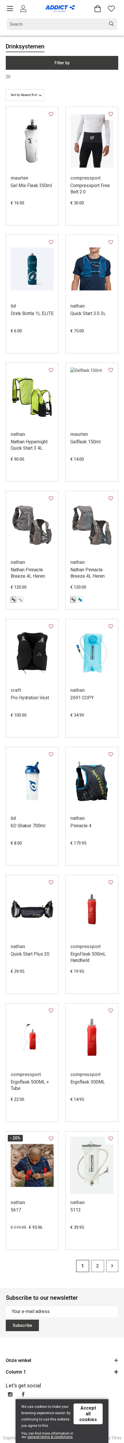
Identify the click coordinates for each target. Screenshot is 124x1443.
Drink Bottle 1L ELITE (32, 313)
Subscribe (22, 1325)
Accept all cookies (88, 1413)
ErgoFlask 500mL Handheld (88, 957)
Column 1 (16, 1372)
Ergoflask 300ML (87, 1082)
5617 (16, 1210)
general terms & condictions (50, 1437)
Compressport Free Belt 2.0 (90, 189)
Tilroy (116, 1438)
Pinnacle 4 (80, 825)
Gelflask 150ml (85, 441)
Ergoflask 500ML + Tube (30, 1085)
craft (16, 690)
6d (13, 306)
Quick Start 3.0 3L (88, 313)
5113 (75, 1210)
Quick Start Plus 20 (30, 954)
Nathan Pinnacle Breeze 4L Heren (28, 573)
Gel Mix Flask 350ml (31, 185)
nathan (77, 306)
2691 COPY (82, 697)
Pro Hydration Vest (30, 697)
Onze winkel (18, 1360)
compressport (85, 178)
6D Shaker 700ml (28, 825)
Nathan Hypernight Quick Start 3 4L (29, 445)
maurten (19, 178)
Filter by (62, 63)
